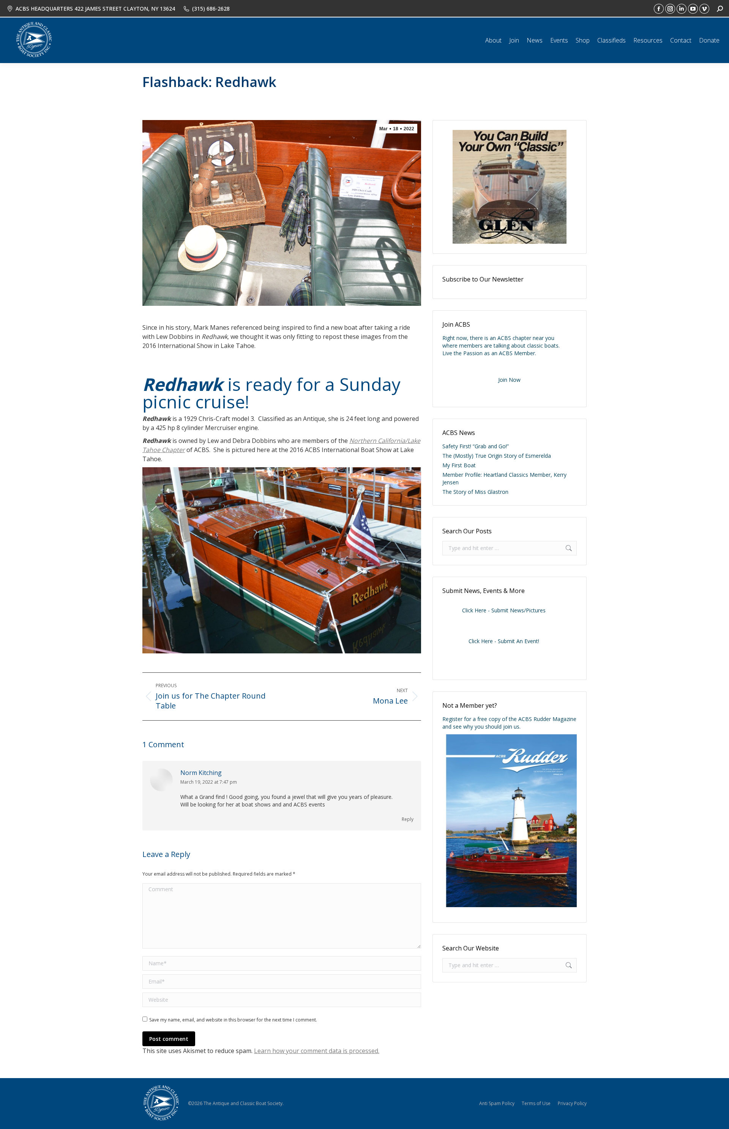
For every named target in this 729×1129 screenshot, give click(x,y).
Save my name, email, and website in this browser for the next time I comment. (233, 1020)
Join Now (509, 379)
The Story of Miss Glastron (475, 491)
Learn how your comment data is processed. (316, 1051)
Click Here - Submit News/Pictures (504, 610)
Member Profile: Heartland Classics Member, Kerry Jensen (504, 478)
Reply (407, 819)
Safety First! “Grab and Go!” (475, 446)
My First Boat (459, 465)
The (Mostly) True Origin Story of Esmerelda (496, 455)
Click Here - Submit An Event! (504, 641)
